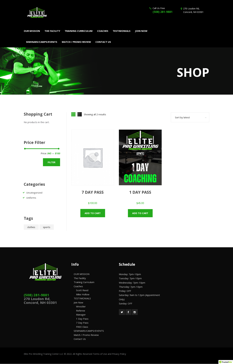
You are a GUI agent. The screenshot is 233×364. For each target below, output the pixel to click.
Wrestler (81, 306)
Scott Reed (82, 290)
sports (46, 227)
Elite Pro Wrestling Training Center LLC (44, 353)
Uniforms (31, 197)
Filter (51, 162)
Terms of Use (100, 353)
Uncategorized (34, 192)
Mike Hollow (82, 294)
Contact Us (80, 338)
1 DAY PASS (140, 192)
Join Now (78, 302)
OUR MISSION (81, 274)
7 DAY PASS (93, 192)
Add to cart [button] (93, 213)
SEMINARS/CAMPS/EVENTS (89, 330)
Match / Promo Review (86, 334)
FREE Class (82, 326)
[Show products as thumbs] (73, 114)
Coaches (78, 286)
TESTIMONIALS (82, 298)
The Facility (80, 278)
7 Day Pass (82, 322)
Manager (81, 314)
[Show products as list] (80, 114)
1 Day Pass (82, 318)
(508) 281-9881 (162, 12)
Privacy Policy (119, 353)
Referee (80, 310)
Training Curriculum (84, 282)
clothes (31, 227)
